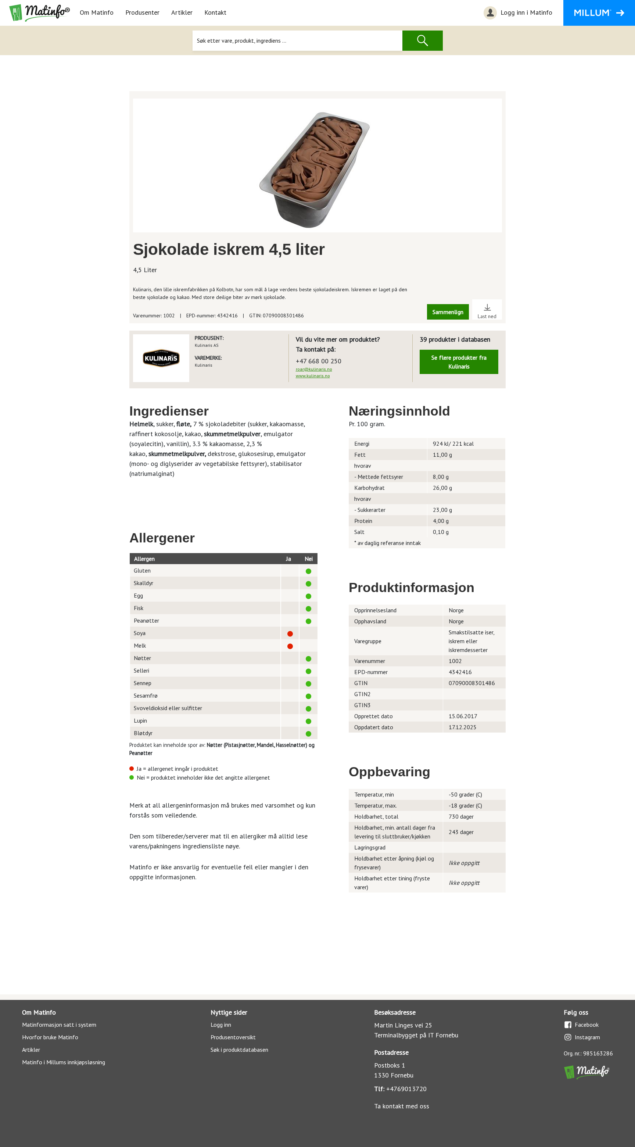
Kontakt (215, 12)
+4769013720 (406, 1088)
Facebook (587, 1024)
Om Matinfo (97, 12)
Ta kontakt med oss (401, 1106)
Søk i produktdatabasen (239, 1049)
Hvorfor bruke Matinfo (50, 1037)
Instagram (587, 1037)
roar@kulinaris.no (314, 369)
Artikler (182, 12)
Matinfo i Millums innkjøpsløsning (63, 1062)
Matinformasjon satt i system (59, 1024)
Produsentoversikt (233, 1037)
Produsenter (142, 12)
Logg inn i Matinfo (525, 12)
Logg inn (221, 1024)
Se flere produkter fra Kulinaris (459, 362)
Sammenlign (448, 312)
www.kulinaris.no (313, 375)
